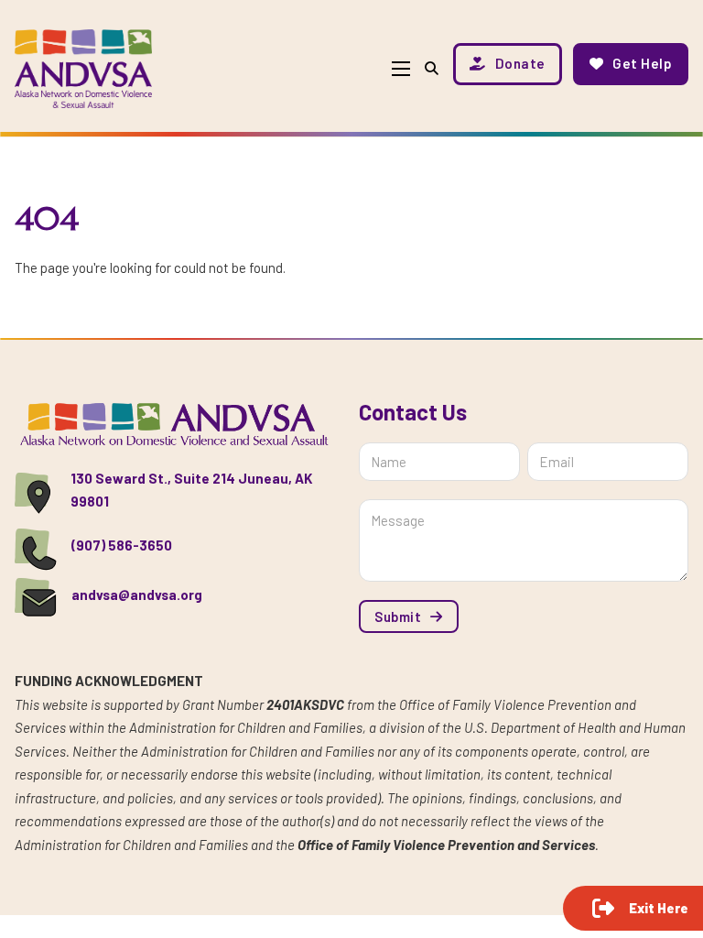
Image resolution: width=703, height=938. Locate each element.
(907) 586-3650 (121, 545)
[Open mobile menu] (401, 68)
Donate (520, 63)
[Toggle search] (431, 68)
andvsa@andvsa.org (136, 594)
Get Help (642, 63)
